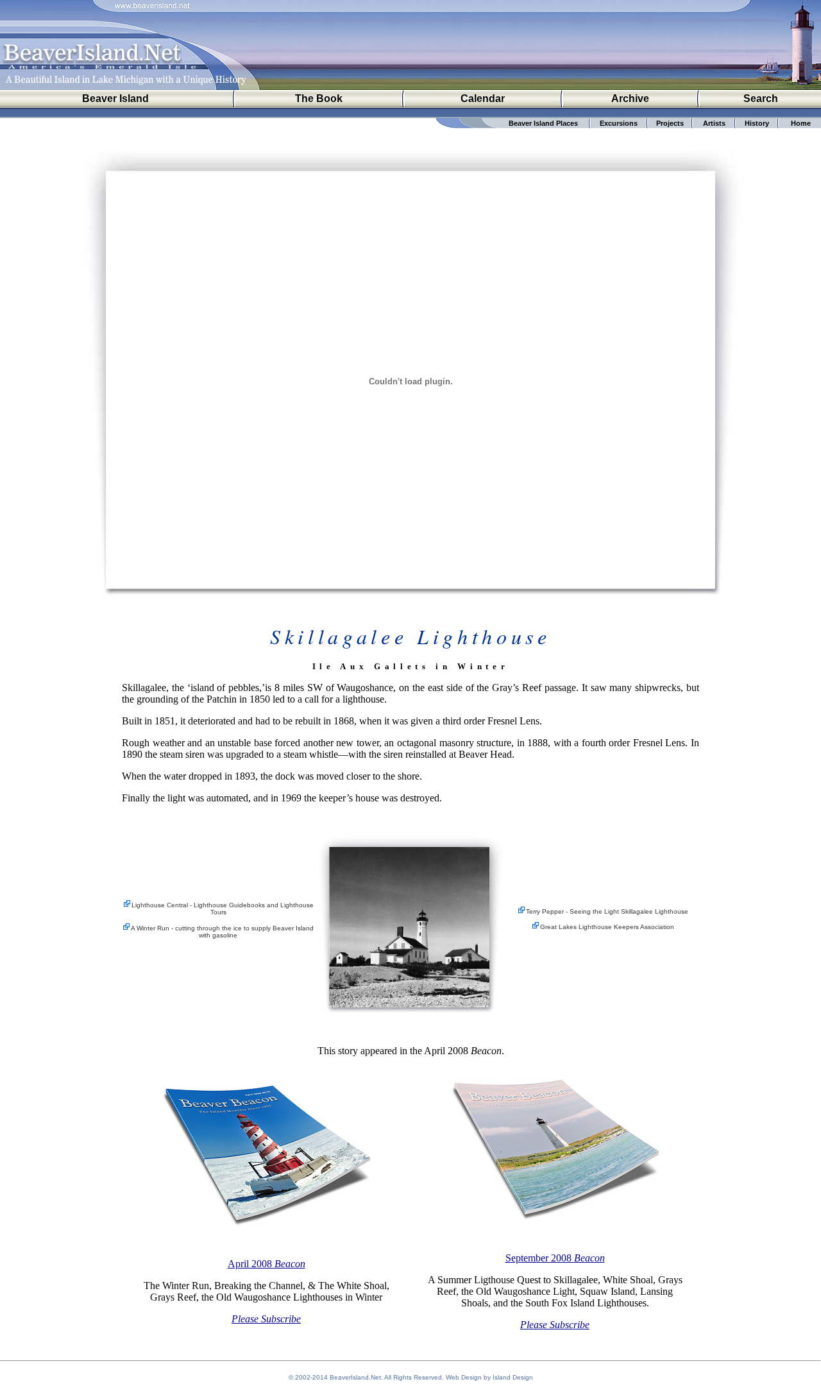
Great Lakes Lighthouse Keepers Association (607, 926)
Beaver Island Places (543, 123)
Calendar (483, 98)
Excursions (619, 123)
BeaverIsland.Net (355, 1377)
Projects (670, 123)
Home (801, 123)
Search (760, 98)
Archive (630, 98)
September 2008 (555, 1257)
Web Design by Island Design (489, 1377)
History (757, 123)
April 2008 (266, 1263)
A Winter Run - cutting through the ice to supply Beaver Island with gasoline (222, 932)
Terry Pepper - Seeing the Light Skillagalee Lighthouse (607, 911)
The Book (319, 98)
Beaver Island (115, 98)
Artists (714, 123)
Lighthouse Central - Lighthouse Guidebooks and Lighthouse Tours (222, 909)
